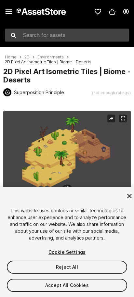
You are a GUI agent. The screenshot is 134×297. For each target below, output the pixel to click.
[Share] (111, 118)
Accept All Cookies (67, 285)
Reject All (67, 267)
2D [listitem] (27, 57)
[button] (112, 12)
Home (11, 57)
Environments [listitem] (50, 57)
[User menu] (126, 11)
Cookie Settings (67, 252)
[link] (98, 12)
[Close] (129, 196)
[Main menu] (8, 11)
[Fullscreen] (123, 118)
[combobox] (67, 35)
